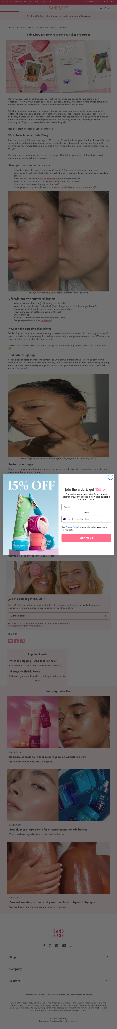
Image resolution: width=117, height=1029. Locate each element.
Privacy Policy (71, 527)
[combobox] (66, 519)
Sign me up (86, 537)
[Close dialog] (110, 477)
